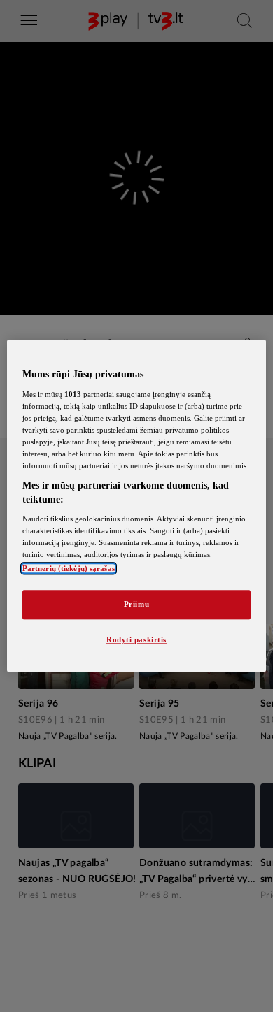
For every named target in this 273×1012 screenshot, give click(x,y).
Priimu (136, 604)
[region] (137, 506)
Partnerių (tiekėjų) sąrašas (68, 569)
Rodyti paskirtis (136, 640)
